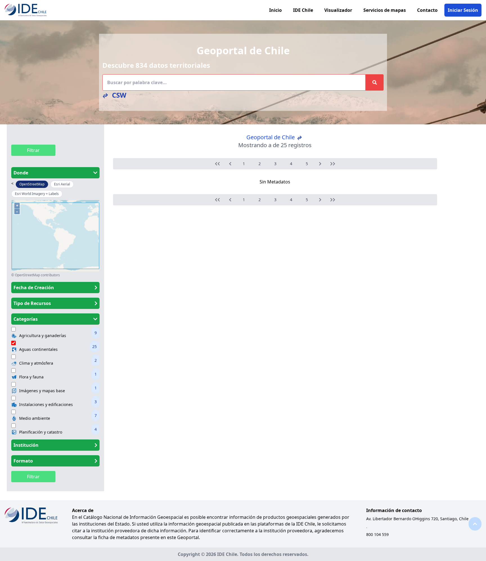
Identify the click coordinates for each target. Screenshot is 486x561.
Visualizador (338, 10)
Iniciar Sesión (463, 10)
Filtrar (33, 150)
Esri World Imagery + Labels (37, 193)
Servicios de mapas (384, 10)
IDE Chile (303, 10)
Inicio (275, 10)
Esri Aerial (62, 184)
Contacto (427, 10)
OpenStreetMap (31, 184)
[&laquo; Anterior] (217, 164)
